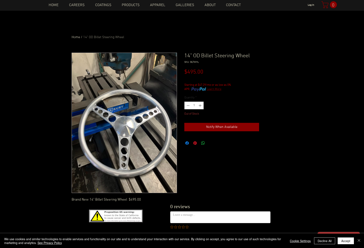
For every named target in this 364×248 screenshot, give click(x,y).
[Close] (358, 241)
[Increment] (200, 105)
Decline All (325, 241)
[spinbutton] (194, 105)
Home (76, 37)
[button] (330, 4)
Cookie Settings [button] (300, 241)
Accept (345, 241)
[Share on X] (211, 143)
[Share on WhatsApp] (203, 143)
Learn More (214, 89)
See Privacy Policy (49, 243)
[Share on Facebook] (187, 143)
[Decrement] (187, 105)
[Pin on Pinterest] (195, 143)
